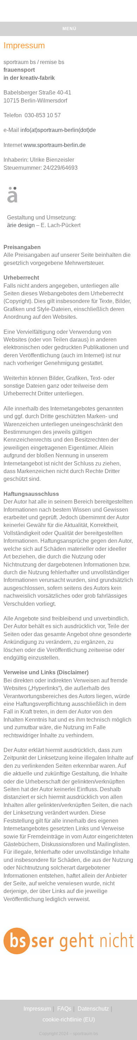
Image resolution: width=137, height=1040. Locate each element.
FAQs (64, 1009)
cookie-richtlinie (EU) (69, 1020)
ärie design (21, 225)
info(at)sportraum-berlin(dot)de (58, 130)
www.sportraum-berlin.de (55, 145)
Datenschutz (93, 1009)
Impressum (37, 1009)
